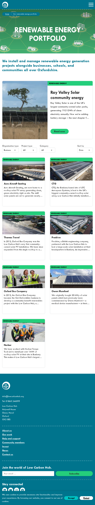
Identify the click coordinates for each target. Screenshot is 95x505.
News (5, 450)
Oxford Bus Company (15, 291)
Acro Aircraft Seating (15, 183)
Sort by (80, 146)
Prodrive (56, 237)
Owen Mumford (60, 291)
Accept (71, 498)
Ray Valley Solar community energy (66, 95)
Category (44, 146)
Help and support (11, 438)
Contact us (7, 454)
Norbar (7, 344)
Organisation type (10, 146)
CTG (54, 183)
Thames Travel (12, 237)
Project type (27, 146)
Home (7, 14)
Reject (86, 498)
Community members (13, 442)
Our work (7, 434)
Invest (5, 446)
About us (7, 430)
